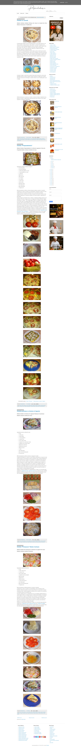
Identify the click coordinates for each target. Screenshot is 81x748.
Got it (66, 2)
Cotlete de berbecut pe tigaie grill (56, 159)
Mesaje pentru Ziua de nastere (23, 739)
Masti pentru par (52, 79)
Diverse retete (25, 138)
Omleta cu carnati (22, 20)
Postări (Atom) (23, 719)
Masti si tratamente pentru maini (55, 80)
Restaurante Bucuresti (37, 732)
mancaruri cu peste (53, 70)
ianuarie (52, 167)
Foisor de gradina (52, 91)
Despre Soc (52, 731)
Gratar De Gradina (53, 92)
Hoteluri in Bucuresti (37, 729)
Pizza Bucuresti (36, 730)
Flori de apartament (53, 90)
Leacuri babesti (52, 739)
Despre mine (22, 13)
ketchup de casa (20, 211)
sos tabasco (26, 211)
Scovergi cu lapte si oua (58, 138)
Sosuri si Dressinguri (53, 65)
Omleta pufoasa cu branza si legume (39, 401)
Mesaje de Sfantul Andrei (22, 732)
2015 (51, 182)
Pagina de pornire (31, 717)
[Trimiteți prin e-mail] (34, 137)
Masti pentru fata (52, 78)
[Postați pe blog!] (35, 137)
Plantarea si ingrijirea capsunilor (55, 93)
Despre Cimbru (52, 730)
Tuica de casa (57, 101)
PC (50, 741)
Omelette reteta (34, 138)
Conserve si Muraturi (53, 50)
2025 (51, 169)
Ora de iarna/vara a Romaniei (54, 740)
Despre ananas (52, 733)
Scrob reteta (19, 140)
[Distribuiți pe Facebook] (37, 137)
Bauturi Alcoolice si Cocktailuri (54, 47)
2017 (51, 179)
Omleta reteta (38, 139)
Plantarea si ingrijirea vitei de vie (55, 94)
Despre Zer (51, 732)
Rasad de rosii (52, 95)
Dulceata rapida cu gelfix (58, 144)
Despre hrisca (52, 734)
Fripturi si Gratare (52, 52)
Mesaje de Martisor (21, 730)
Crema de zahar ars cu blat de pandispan (59, 150)
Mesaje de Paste (21, 731)
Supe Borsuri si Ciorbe (53, 67)
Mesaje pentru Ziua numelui (23, 740)
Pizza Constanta (36, 731)
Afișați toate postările (40, 17)
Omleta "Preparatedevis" (24, 145)
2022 (51, 173)
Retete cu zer (52, 82)
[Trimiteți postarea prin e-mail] (33, 137)
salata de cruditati (41, 603)
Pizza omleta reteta (42, 406)
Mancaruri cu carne (53, 56)
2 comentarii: (28, 710)
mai (51, 162)
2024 (51, 170)
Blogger (48, 745)
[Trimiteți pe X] (36, 137)
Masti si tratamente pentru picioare (55, 81)
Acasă (18, 13)
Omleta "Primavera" (29, 401)
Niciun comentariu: (29, 137)
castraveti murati (43, 210)
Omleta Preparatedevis (27, 406)
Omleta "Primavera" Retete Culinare (28, 547)
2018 (51, 178)
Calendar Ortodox (52, 729)
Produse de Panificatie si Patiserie (55, 59)
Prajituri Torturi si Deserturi (54, 58)
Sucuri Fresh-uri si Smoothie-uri (55, 66)
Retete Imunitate (52, 61)
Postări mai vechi (44, 717)
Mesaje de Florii (21, 729)
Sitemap (27, 13)
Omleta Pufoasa (34, 139)
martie (52, 165)
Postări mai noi (19, 717)
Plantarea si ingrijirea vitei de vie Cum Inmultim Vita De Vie (58, 129)
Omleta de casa (29, 139)
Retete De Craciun (42, 139)
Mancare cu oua (30, 138)
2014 (51, 183)
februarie (52, 166)
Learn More (62, 2)
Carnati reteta (21, 138)
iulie (52, 158)
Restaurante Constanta (37, 733)
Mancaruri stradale (53, 57)
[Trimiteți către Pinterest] (38, 137)
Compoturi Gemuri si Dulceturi (54, 49)
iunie (52, 161)
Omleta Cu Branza (39, 138)
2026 (51, 157)
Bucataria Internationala (53, 48)
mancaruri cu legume (53, 68)
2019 (51, 177)
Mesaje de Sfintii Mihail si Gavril (23, 738)
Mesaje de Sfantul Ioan (22, 733)
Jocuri (51, 738)
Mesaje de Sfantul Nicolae (23, 734)
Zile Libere (51, 742)
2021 (51, 174)
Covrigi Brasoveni (57, 133)
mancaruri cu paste (53, 69)
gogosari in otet (25, 470)
